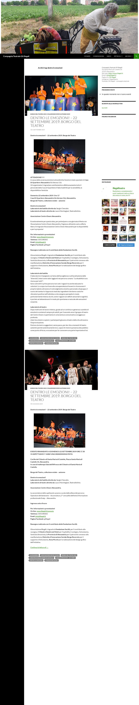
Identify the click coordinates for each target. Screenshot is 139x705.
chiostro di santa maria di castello (41, 340)
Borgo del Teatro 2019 (38, 114)
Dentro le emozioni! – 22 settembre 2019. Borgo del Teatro (55, 122)
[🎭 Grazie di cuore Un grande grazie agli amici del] (114, 220)
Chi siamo (87, 56)
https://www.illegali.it (115, 73)
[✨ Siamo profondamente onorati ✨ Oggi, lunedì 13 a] (123, 220)
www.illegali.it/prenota (45, 237)
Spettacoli (117, 56)
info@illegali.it (40, 242)
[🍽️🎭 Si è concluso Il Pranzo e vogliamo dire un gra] (123, 203)
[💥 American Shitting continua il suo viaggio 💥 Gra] (132, 220)
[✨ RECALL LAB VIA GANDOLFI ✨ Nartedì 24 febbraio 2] (132, 237)
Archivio (128, 56)
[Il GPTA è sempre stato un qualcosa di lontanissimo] (123, 211)
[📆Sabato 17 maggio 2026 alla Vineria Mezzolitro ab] (105, 203)
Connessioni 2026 (98, 56)
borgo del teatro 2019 (69, 338)
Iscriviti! (105, 108)
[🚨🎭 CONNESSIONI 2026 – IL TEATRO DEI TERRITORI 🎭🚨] (114, 203)
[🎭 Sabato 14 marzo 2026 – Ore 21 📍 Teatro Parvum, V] (105, 229)
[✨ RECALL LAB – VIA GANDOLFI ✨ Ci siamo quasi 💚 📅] (123, 237)
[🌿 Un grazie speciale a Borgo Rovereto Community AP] (132, 203)
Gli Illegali (112, 77)
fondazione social (52, 343)
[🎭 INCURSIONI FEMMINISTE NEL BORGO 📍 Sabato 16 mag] (105, 220)
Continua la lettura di (39, 547)
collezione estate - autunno (65, 340)
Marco (109, 56)
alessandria (34, 338)
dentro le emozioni (36, 343)
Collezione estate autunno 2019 (58, 114)
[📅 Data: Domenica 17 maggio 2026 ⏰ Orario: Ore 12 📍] (105, 211)
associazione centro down (50, 338)
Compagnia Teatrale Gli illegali (16, 56)
